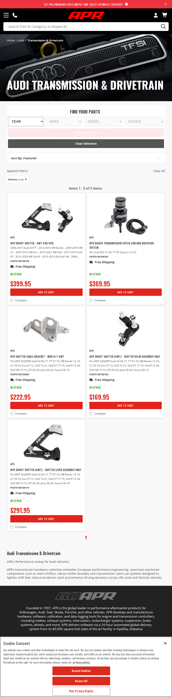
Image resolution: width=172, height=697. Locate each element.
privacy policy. (81, 662)
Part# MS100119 (19, 487)
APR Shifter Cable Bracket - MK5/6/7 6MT (37, 356)
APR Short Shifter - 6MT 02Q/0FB (31, 243)
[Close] (165, 643)
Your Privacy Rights (81, 691)
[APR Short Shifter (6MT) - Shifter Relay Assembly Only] (125, 329)
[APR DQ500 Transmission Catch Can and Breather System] (125, 215)
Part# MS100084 (19, 374)
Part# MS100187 (98, 256)
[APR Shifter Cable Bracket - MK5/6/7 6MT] (46, 329)
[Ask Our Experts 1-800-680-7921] (15, 15)
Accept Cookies (81, 671)
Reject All (81, 681)
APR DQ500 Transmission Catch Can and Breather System (121, 245)
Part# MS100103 (19, 261)
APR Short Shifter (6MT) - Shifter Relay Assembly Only (124, 356)
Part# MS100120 (98, 374)
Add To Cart (46, 292)
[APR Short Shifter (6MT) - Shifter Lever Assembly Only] (46, 442)
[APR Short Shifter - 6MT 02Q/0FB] (46, 215)
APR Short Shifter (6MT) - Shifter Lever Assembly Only (45, 469)
